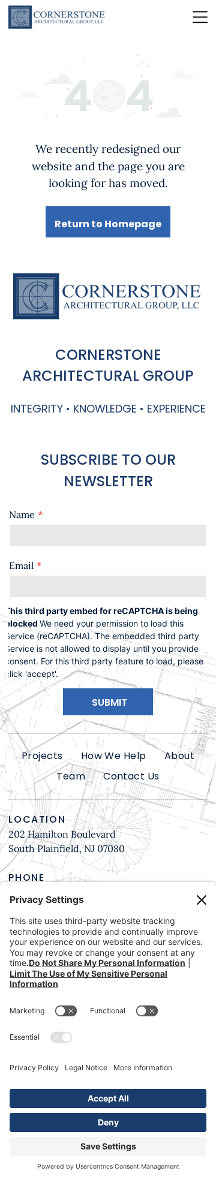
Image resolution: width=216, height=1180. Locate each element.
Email (21, 565)
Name (22, 514)
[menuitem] (42, 756)
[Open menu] (200, 17)
